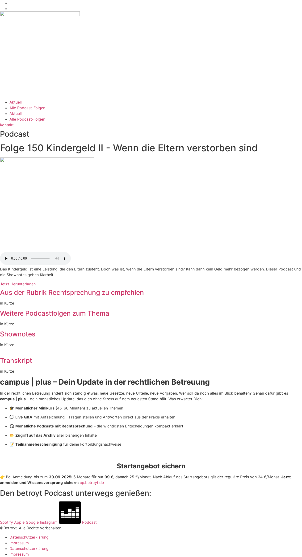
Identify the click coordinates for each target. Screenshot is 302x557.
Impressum (19, 542)
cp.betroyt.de (92, 482)
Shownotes (17, 334)
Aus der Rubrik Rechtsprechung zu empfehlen (72, 292)
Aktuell (15, 102)
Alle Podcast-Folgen (27, 107)
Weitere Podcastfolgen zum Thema (54, 313)
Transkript (16, 361)
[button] (151, 293)
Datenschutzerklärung (29, 537)
